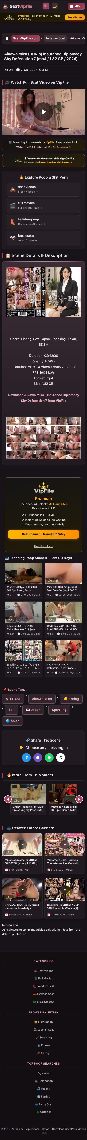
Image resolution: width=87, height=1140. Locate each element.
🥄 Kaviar (44, 1073)
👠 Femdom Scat (43, 986)
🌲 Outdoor (43, 1112)
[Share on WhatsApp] (49, 757)
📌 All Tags (43, 1053)
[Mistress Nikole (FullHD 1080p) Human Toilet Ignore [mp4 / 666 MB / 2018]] (66, 794)
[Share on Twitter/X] (60, 757)
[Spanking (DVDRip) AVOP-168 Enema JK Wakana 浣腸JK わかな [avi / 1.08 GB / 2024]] (65, 889)
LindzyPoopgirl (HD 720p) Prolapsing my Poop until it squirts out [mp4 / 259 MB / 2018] (28, 812)
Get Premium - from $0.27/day (43, 534)
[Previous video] (8, 799)
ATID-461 (13, 699)
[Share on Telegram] (26, 757)
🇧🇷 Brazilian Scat (43, 1001)
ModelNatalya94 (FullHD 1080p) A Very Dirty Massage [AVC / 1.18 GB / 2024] (22, 588)
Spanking (59, 710)
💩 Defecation (43, 1081)
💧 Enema (43, 1045)
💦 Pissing (43, 1088)
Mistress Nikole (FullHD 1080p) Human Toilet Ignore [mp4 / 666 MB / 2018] (65, 812)
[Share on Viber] (37, 757)
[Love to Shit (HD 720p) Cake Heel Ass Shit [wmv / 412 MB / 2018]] (23, 612)
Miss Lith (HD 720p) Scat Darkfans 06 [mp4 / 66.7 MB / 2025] (62, 588)
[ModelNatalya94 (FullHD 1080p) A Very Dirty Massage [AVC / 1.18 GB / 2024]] (23, 573)
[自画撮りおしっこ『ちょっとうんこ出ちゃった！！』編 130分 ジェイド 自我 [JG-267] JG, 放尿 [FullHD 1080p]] (23, 650)
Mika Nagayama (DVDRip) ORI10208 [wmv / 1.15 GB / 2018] (21, 861)
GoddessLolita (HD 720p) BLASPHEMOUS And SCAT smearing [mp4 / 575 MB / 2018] (63, 627)
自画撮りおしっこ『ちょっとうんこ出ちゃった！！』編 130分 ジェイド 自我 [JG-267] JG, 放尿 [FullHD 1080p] (23, 666)
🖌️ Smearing (43, 1037)
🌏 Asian (12, 721)
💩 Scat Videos (43, 970)
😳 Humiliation (43, 1022)
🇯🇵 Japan (33, 710)
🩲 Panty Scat (43, 1104)
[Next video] (79, 799)
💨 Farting (43, 1096)
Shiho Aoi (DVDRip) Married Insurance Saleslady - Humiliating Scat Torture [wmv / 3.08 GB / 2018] (22, 906)
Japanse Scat (55, 38)
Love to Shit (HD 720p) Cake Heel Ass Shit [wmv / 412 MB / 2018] (23, 627)
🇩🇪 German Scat (43, 994)
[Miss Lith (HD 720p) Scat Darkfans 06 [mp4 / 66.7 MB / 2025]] (63, 573)
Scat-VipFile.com (25, 38)
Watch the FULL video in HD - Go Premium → (43, 147)
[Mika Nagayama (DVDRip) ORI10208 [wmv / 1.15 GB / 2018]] (22, 844)
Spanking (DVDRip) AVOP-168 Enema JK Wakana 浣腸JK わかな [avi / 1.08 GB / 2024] (63, 906)
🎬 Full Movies (43, 978)
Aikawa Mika (42, 699)
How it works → (43, 546)
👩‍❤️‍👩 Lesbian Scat (43, 1029)
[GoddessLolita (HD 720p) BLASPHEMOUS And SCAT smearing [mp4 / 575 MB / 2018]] (63, 612)
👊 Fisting (71, 699)
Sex (11, 710)
